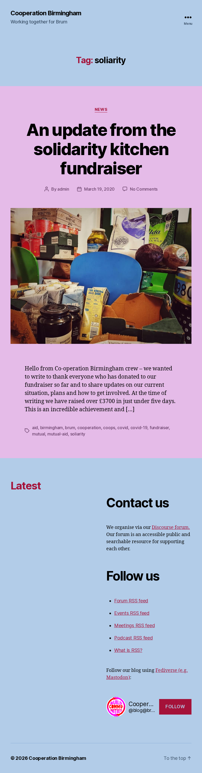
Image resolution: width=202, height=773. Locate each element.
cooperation (89, 427)
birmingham (51, 427)
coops (109, 427)
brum (70, 427)
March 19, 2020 (99, 189)
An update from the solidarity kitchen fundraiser (100, 149)
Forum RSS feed (131, 600)
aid (35, 427)
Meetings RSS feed (134, 625)
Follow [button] (175, 706)
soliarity (77, 434)
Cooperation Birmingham (46, 13)
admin (63, 189)
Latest (26, 485)
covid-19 (139, 427)
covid (122, 427)
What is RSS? (128, 650)
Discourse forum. (171, 527)
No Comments (144, 189)
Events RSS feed (131, 613)
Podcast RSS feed (133, 638)
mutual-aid (57, 434)
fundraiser (159, 427)
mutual (38, 434)
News (101, 109)
